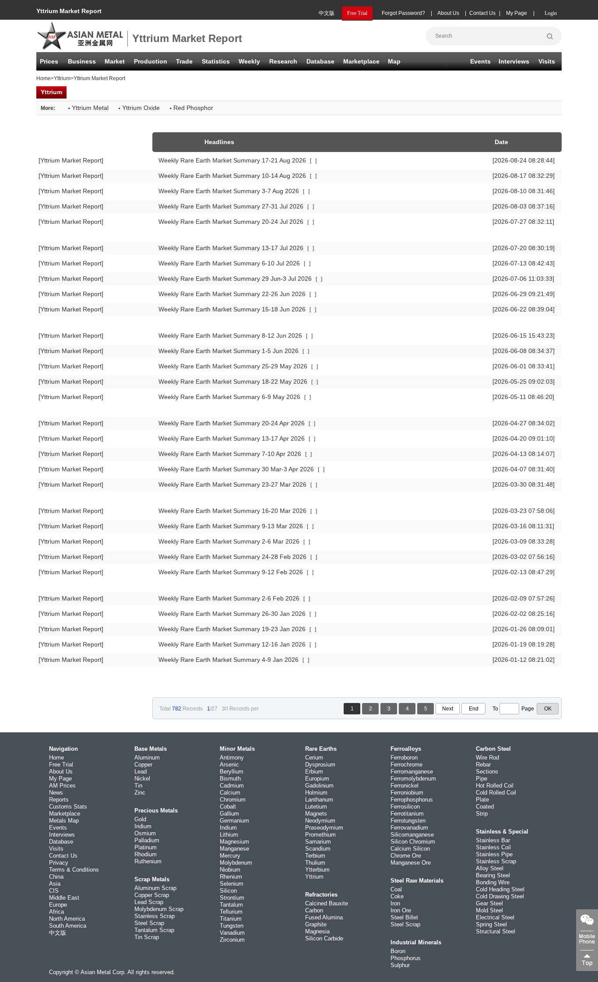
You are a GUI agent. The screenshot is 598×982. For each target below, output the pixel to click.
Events (480, 61)
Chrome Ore (405, 855)
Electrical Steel (495, 917)
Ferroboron (404, 757)
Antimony (232, 757)
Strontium (232, 897)
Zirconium (232, 939)
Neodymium (320, 820)
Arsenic (229, 764)
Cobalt (228, 806)
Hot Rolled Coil (495, 785)
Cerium (314, 757)
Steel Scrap (149, 923)
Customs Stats (68, 806)
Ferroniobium (406, 792)
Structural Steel (495, 931)
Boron (397, 951)
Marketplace (64, 813)
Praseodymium (324, 827)
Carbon (314, 910)
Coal (396, 889)
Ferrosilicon (405, 806)
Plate (482, 799)
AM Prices (62, 785)
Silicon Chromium (412, 841)
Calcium (230, 792)
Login (551, 13)
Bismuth (230, 778)
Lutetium (316, 806)
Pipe (481, 778)
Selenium (231, 883)
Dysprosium (320, 764)
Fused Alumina (324, 917)
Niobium (230, 869)
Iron (395, 903)
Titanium (231, 918)
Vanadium (232, 932)
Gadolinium (319, 785)
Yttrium (62, 78)
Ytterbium (317, 869)
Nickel (142, 778)
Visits (546, 61)
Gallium (229, 813)
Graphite (316, 924)
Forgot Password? (403, 13)
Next (447, 709)
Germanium (234, 820)
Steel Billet (404, 917)
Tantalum (231, 904)
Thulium (315, 862)
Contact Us (482, 13)
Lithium (229, 834)
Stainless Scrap (154, 916)
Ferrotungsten (408, 820)
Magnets (316, 813)
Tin (138, 785)
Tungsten (231, 925)
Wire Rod (487, 757)
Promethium (320, 834)
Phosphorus (405, 958)
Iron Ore (400, 910)
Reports (59, 799)
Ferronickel (404, 785)
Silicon (228, 890)
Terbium (315, 855)
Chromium (233, 799)
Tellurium (231, 911)
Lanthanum (319, 799)
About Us (448, 13)
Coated (485, 806)
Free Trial (61, 764)
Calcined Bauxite (326, 903)
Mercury (230, 855)
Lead (140, 771)
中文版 (326, 13)
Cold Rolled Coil (496, 792)
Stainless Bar (493, 840)
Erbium (314, 771)
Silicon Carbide (324, 938)
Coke (397, 896)
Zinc (139, 792)
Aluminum (147, 757)
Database (320, 61)
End (473, 709)
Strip (482, 813)
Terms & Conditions (74, 869)
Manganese (234, 848)
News (56, 792)
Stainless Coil (493, 847)
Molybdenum (236, 862)
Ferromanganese (411, 771)
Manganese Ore (410, 862)
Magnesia (317, 931)
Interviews (514, 61)
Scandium (318, 848)
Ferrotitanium (407, 813)
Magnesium (234, 841)
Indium (228, 827)
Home (43, 78)
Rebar (483, 764)
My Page (516, 13)
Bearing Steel (493, 875)
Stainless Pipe (494, 854)
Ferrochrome (406, 764)
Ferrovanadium (409, 827)
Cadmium (232, 785)
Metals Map (64, 820)
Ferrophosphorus (411, 799)
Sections (487, 771)
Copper (143, 764)
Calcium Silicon (410, 848)
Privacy (58, 862)
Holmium (316, 792)
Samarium (318, 841)
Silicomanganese (412, 834)
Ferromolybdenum (413, 778)
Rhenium (231, 876)
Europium (317, 778)
